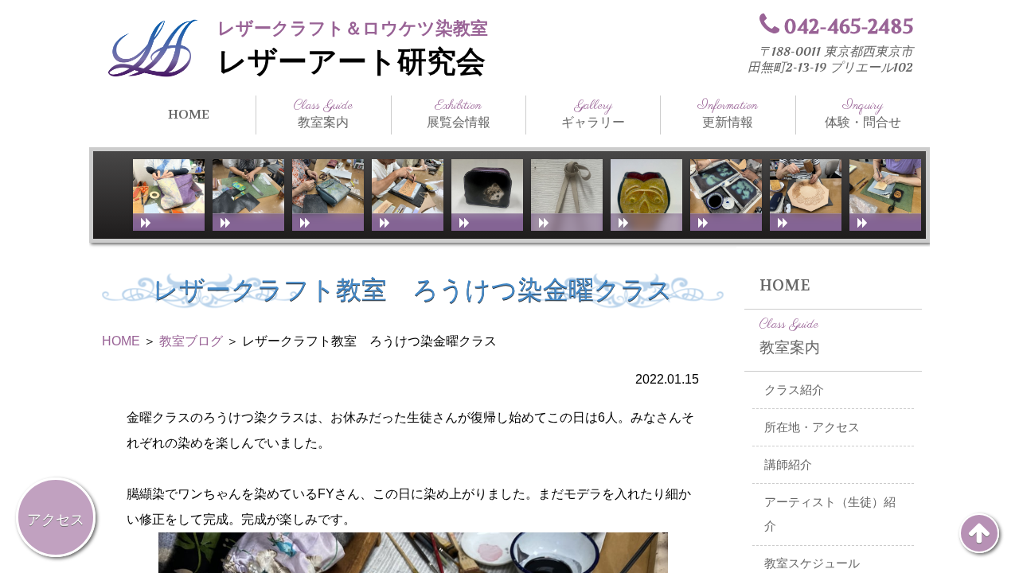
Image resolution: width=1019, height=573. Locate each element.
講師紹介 (788, 465)
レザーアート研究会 (351, 62)
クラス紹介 (794, 390)
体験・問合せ (863, 114)
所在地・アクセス (812, 427)
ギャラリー (593, 114)
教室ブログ (191, 341)
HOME (188, 114)
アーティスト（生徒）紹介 (830, 514)
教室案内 (323, 114)
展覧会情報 (458, 114)
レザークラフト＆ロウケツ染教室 (352, 28)
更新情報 (727, 114)
